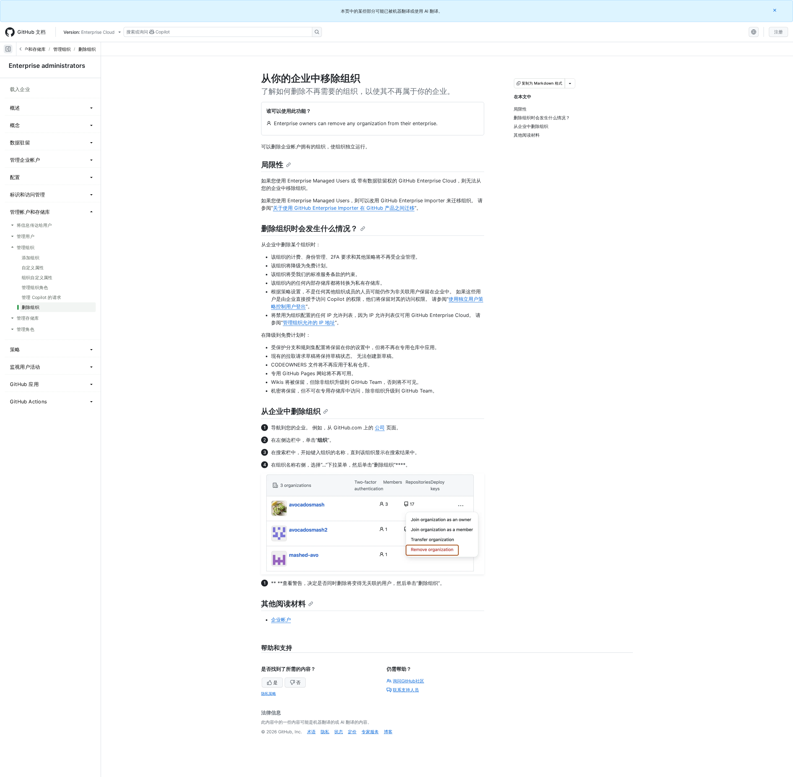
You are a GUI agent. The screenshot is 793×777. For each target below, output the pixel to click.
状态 (338, 731)
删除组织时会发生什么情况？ (309, 228)
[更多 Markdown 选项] (570, 83)
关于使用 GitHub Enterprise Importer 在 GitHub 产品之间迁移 (343, 208)
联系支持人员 (406, 689)
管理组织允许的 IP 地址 (309, 322)
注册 (778, 31)
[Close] (775, 10)
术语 (311, 731)
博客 (388, 731)
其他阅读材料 (283, 603)
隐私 (325, 731)
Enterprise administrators (47, 65)
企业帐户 (281, 620)
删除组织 (87, 49)
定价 (352, 731)
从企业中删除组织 (291, 411)
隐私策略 (268, 693)
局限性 (272, 164)
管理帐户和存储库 (28, 49)
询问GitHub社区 (408, 680)
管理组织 (62, 49)
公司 (380, 427)
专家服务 (370, 731)
